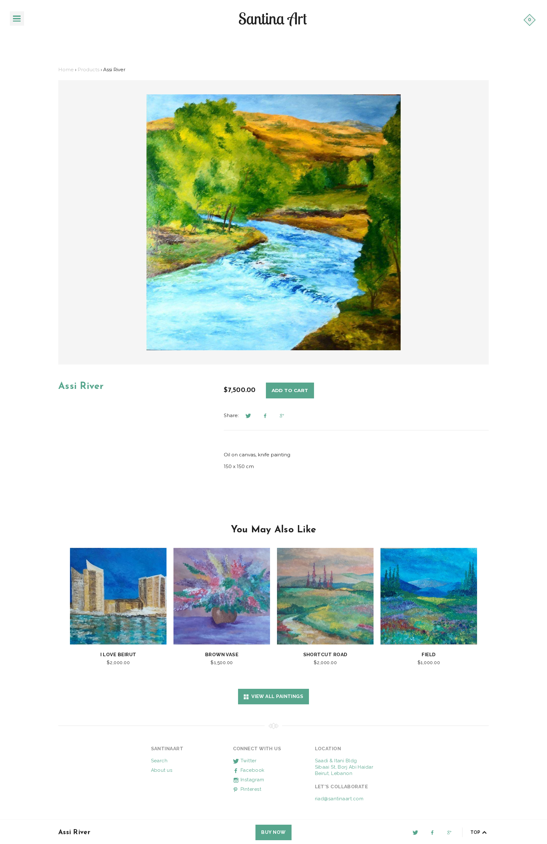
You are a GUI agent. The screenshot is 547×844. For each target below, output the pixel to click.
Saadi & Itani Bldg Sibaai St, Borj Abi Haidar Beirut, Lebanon (344, 767)
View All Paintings (275, 696)
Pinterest (250, 789)
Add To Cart (290, 390)
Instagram (251, 780)
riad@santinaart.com (339, 799)
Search (159, 761)
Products (88, 70)
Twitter (248, 761)
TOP (475, 832)
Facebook (252, 770)
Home (66, 70)
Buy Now (273, 832)
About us (162, 770)
